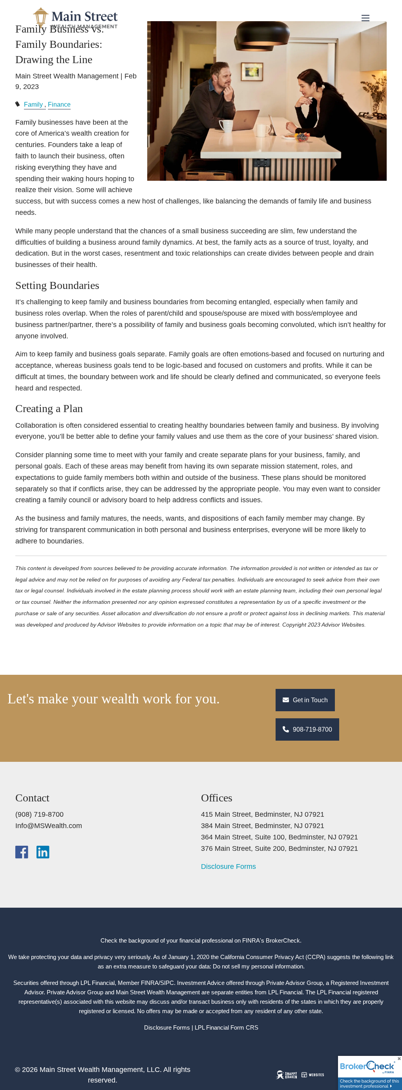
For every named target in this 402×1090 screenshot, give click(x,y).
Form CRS (244, 1027)
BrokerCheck (283, 940)
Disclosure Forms (228, 866)
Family (33, 104)
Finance (59, 104)
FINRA (150, 982)
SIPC (167, 982)
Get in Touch (309, 700)
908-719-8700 (311, 729)
